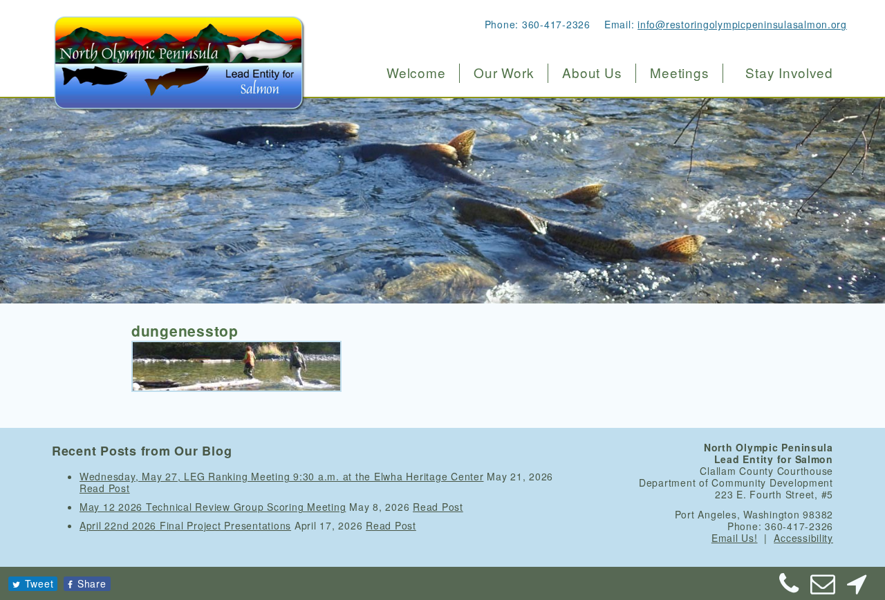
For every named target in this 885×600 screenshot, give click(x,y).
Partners (579, 220)
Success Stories (511, 162)
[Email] (823, 588)
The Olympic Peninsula (619, 104)
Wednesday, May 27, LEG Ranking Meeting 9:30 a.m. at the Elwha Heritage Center (282, 476)
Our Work (504, 73)
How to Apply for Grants (532, 191)
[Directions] (856, 588)
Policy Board (591, 133)
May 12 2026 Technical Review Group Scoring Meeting (213, 507)
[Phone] (789, 588)
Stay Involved (789, 73)
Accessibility (803, 538)
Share (91, 583)
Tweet (39, 583)
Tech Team (586, 162)
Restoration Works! (519, 104)
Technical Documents (614, 191)
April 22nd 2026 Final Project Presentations (185, 525)
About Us (592, 73)
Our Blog (580, 249)
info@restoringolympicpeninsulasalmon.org (742, 24)
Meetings (679, 73)
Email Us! (734, 538)
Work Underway (511, 133)
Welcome (415, 73)
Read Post (105, 488)
